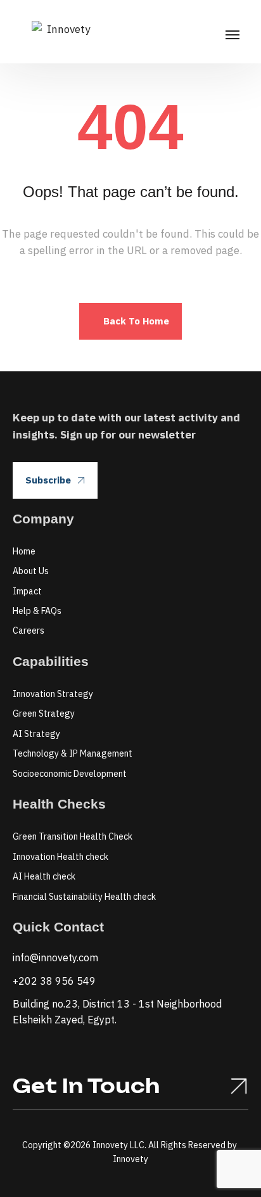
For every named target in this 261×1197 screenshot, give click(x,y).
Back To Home (136, 321)
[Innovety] (63, 31)
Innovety (130, 1159)
